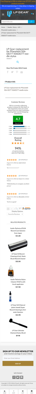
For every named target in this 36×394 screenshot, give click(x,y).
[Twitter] (17, 377)
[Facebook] (14, 377)
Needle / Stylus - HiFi (14, 27)
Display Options (17, 211)
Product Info (10, 82)
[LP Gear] (18, 14)
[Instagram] (21, 377)
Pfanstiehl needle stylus (8, 30)
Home (3, 27)
